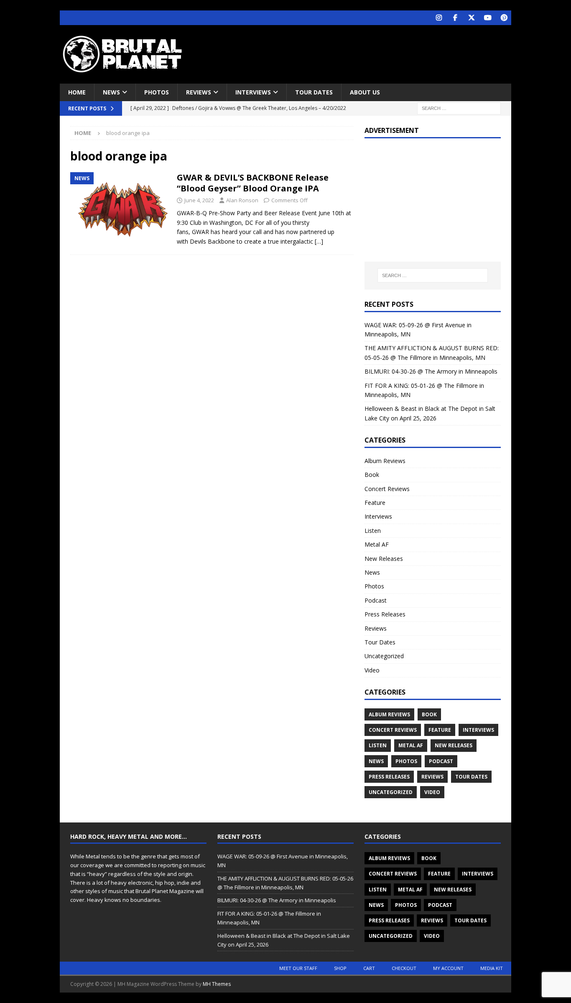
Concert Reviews (387, 489)
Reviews (198, 92)
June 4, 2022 (199, 200)
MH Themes (217, 984)
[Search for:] (459, 108)
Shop (340, 968)
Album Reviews (385, 461)
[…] (319, 241)
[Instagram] (438, 17)
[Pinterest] (504, 17)
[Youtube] (487, 17)
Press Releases (385, 614)
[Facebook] (455, 17)
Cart (369, 968)
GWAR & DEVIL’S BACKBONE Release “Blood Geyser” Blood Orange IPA (253, 183)
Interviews (253, 92)
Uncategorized (384, 656)
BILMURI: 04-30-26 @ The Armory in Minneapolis (431, 371)
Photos (156, 92)
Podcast (376, 600)
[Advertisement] (366, 52)
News (111, 92)
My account (448, 968)
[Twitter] (471, 17)
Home (77, 92)
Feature (375, 503)
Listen (373, 531)
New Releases (384, 559)
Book (372, 475)
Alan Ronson (242, 200)
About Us (365, 92)
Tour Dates (314, 92)
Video (372, 670)
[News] (119, 209)
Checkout (404, 968)
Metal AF (377, 544)
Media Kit (491, 968)
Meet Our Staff (298, 968)
